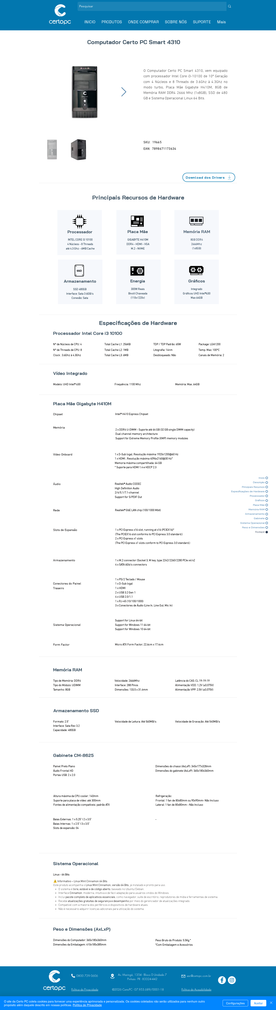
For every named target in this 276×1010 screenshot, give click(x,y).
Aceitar (258, 1003)
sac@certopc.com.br (199, 976)
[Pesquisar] (229, 6)
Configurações (235, 1003)
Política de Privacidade (87, 1005)
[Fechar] (271, 1003)
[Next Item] (124, 92)
